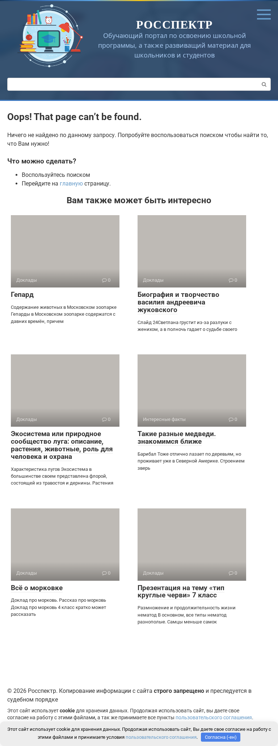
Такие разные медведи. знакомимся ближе (177, 438)
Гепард (22, 294)
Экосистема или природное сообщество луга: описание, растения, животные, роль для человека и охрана (62, 445)
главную (71, 183)
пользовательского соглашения (214, 718)
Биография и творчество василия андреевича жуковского (178, 302)
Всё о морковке (37, 588)
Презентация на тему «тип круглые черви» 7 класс (181, 592)
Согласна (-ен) (221, 737)
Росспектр (174, 24)
